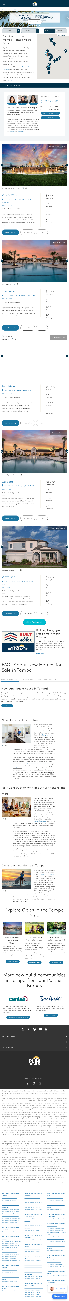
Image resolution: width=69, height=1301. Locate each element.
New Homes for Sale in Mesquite (32, 1251)
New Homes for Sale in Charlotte (32, 1290)
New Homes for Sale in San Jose (9, 1222)
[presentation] (1, 19)
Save (42, 232)
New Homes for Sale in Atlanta (9, 1270)
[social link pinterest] (26, 188)
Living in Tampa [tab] (28, 679)
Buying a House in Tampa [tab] (10, 679)
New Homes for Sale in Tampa (9, 1258)
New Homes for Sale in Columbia (55, 1230)
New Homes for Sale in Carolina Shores (34, 1288)
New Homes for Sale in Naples (9, 1249)
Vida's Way (9, 195)
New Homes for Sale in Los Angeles (10, 1211)
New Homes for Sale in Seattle (54, 1285)
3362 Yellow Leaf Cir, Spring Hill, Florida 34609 (19, 486)
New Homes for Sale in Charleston (55, 1228)
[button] (30, 25)
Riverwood (9, 291)
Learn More (40, 653)
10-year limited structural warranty (38, 764)
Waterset (8, 577)
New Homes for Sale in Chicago (9, 1281)
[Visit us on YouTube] (40, 1030)
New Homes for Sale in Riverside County (11, 1218)
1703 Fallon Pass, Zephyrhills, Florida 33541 (18, 390)
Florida (9, 10)
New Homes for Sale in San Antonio (55, 1266)
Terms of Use (26, 1078)
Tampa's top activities (47, 874)
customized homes (40, 821)
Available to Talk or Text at (50, 96)
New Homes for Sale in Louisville (32, 1198)
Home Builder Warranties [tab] (47, 679)
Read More (7, 705)
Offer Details (34, 22)
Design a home (47, 735)
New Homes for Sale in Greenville (55, 1236)
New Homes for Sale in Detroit (32, 1230)
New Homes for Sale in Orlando (9, 1252)
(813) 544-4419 (7, 298)
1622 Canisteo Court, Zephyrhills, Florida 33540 (19, 295)
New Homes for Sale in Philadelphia (55, 1218)
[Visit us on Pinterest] (34, 1030)
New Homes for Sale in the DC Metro (33, 1209)
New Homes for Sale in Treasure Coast (11, 1260)
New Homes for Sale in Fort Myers (10, 1243)
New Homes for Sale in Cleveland (55, 1198)
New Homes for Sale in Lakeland (9, 1247)
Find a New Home (13, 961)
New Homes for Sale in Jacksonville (10, 1245)
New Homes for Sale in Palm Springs (10, 1216)
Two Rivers (9, 386)
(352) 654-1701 (6, 489)
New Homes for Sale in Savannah (10, 1272)
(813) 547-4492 (7, 394)
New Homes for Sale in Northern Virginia (57, 1275)
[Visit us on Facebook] (23, 1030)
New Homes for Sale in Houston (55, 1264)
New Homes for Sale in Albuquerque (33, 1276)
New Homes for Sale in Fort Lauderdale (11, 1241)
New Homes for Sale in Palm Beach (10, 1254)
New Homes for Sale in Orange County (11, 1213)
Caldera (7, 481)
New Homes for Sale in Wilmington (33, 1296)
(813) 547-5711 (6, 587)
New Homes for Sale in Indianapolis (10, 1290)
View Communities (51, 1015)
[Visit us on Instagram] (46, 1030)
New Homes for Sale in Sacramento (10, 1220)
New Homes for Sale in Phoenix (9, 1198)
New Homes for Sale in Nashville (55, 1250)
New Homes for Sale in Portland (54, 1209)
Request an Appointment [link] (50, 113)
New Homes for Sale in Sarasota (9, 1256)
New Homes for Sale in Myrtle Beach (56, 1241)
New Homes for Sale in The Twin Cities (34, 1239)
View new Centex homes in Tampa (18, 1017)
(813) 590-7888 (7, 205)
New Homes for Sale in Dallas (54, 1262)
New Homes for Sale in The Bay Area (10, 1209)
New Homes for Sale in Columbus (55, 1200)
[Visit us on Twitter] (28, 1030)
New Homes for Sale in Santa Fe (32, 1278)
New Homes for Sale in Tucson (9, 1200)
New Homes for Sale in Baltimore (32, 1207)
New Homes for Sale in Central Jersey (33, 1267)
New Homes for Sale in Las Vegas (32, 1249)
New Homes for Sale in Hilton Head (55, 1239)
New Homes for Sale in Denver (9, 1231)
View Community (10, 232)
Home (3, 10)
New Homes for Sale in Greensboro (33, 1292)
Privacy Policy (37, 1078)
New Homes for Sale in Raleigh (32, 1294)
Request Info (28, 232)
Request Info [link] (50, 117)
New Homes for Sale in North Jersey (33, 1265)
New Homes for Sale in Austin (54, 1260)
